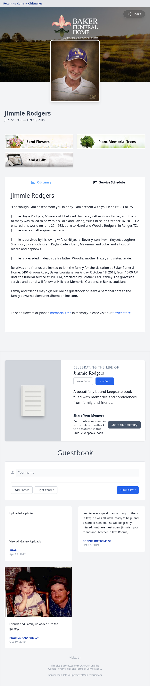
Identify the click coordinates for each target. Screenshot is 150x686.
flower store (121, 313)
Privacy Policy (64, 668)
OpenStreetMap (79, 675)
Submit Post (128, 490)
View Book (83, 381)
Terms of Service (86, 668)
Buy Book (105, 381)
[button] (38, 592)
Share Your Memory (124, 425)
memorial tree (60, 313)
